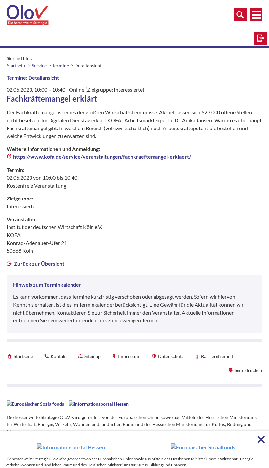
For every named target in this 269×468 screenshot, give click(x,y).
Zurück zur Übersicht (38, 263)
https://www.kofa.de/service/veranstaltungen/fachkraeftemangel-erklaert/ (102, 156)
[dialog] (134, 449)
